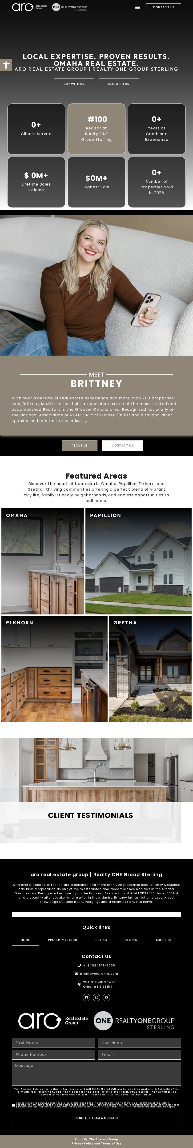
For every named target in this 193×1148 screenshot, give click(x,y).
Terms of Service (101, 1107)
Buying (101, 940)
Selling (131, 940)
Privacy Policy (125, 1107)
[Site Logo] (29, 7)
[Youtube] (106, 997)
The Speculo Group (103, 1139)
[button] (137, 7)
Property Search (62, 940)
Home (25, 940)
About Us (164, 940)
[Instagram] (96, 997)
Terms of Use (111, 1143)
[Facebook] (86, 997)
